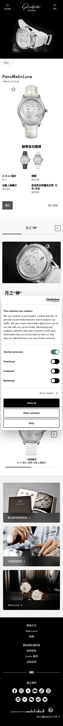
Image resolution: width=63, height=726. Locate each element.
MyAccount (31, 631)
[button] (58, 228)
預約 (7, 205)
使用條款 (31, 651)
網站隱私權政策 (31, 645)
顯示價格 (53, 205)
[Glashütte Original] (31, 7)
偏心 (7, 62)
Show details (47, 393)
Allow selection (31, 413)
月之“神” (31, 228)
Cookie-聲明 (31, 656)
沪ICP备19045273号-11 (48, 717)
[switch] (55, 361)
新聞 (31, 636)
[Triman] (50, 709)
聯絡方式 (31, 625)
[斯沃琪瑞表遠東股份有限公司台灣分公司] (27, 710)
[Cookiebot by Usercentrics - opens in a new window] (46, 300)
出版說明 (31, 662)
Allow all (31, 403)
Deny (31, 423)
